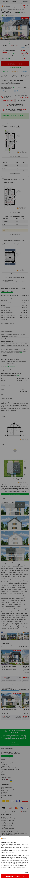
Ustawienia (25, 872)
